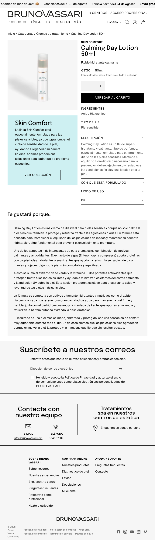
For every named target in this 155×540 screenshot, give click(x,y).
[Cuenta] (135, 22)
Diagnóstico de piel (75, 471)
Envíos (66, 478)
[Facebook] (118, 532)
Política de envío (84, 533)
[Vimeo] (145, 532)
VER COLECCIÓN (38, 175)
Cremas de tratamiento (52, 34)
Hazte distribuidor (41, 506)
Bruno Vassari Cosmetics (13, 533)
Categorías (26, 34)
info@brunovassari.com (28, 438)
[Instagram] (125, 532)
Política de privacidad (34, 529)
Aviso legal (84, 529)
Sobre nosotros (39, 469)
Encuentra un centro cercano (120, 428)
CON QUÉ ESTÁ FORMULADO (103, 183)
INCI (84, 200)
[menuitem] (77, 22)
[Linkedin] (138, 532)
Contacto (101, 471)
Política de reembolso (35, 533)
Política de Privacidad (79, 377)
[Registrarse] (121, 369)
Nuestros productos (75, 465)
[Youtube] (132, 532)
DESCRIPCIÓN (92, 138)
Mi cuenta (69, 491)
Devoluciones (71, 485)
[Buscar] (127, 22)
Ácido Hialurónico (93, 114)
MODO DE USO (92, 191)
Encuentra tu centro (42, 482)
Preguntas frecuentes (43, 488)
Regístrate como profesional (40, 497)
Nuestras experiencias (44, 475)
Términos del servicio (61, 533)
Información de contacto (63, 529)
